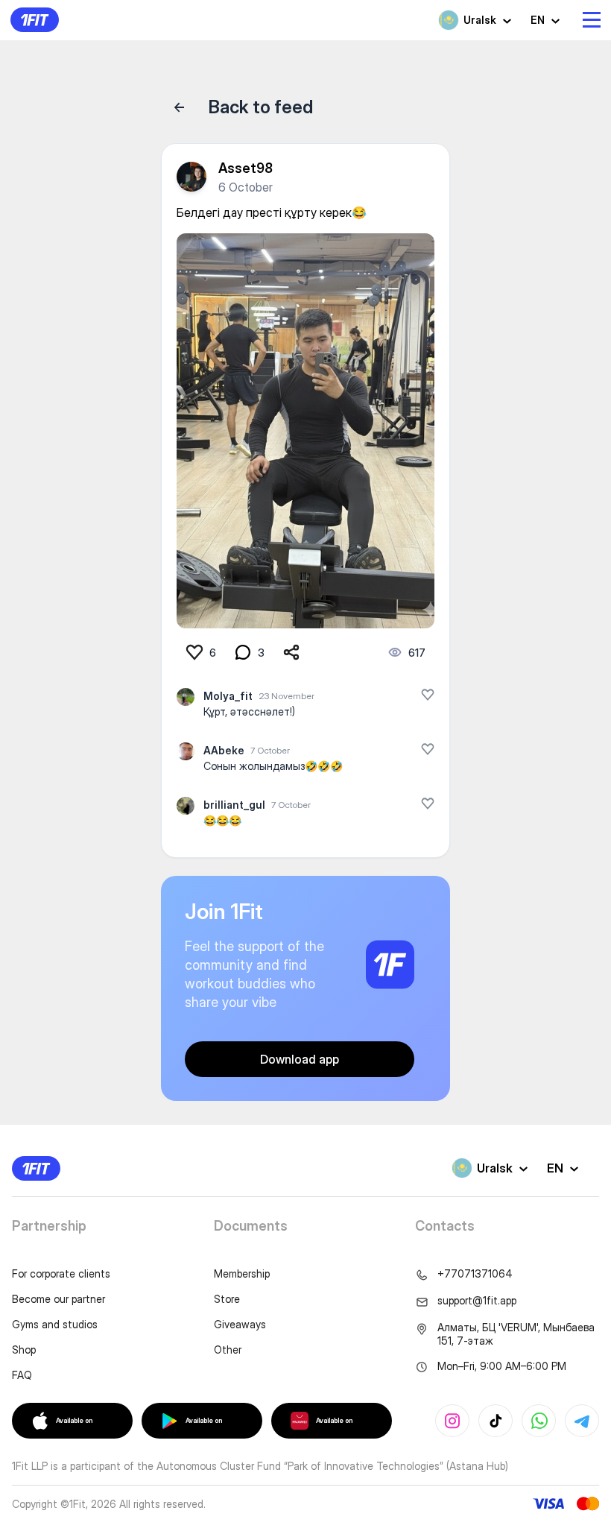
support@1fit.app (476, 1300)
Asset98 (245, 168)
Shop (24, 1349)
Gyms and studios (55, 1324)
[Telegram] (582, 1420)
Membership (242, 1273)
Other (227, 1349)
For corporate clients (61, 1273)
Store (227, 1298)
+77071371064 (475, 1273)
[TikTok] (495, 1420)
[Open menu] (592, 20)
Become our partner (58, 1298)
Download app (299, 1059)
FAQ (22, 1375)
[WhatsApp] (539, 1420)
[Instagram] (452, 1420)
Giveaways (240, 1324)
